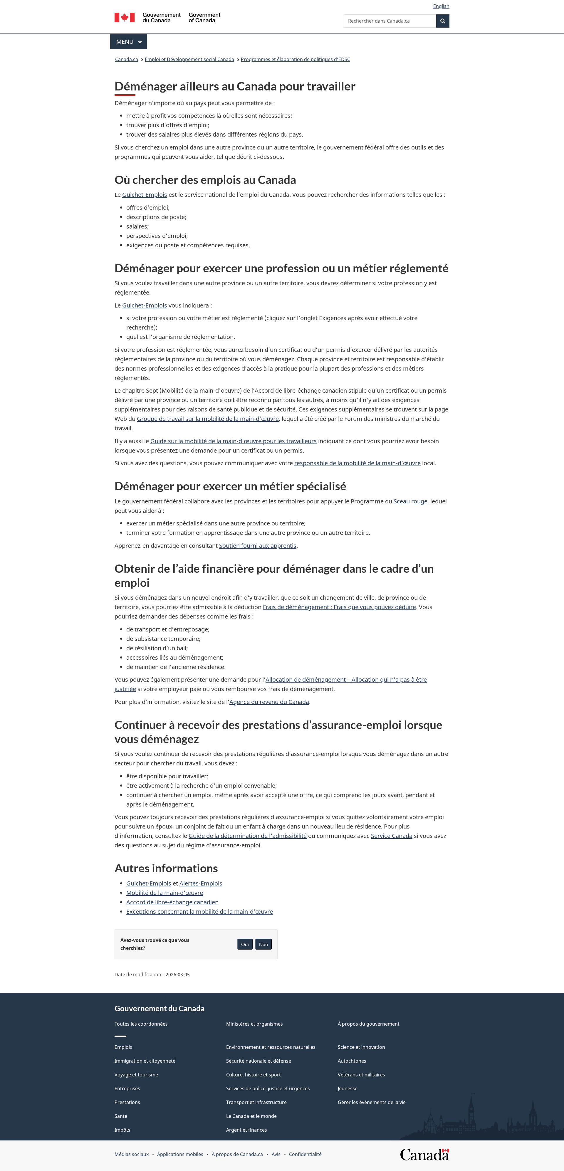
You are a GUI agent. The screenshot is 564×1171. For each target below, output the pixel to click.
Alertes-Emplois (200, 883)
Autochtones (352, 1061)
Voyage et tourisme (136, 1074)
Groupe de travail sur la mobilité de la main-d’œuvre (208, 419)
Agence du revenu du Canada (269, 702)
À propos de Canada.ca (237, 1154)
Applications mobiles (180, 1154)
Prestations (127, 1102)
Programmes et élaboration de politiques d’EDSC (295, 59)
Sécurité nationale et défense (258, 1061)
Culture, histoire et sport (253, 1074)
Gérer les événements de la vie (372, 1102)
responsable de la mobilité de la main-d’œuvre (357, 463)
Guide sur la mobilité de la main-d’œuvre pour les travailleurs (233, 441)
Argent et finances (246, 1130)
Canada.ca (126, 59)
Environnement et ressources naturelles (270, 1047)
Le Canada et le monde (251, 1116)
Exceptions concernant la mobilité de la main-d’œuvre (199, 911)
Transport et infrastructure (256, 1102)
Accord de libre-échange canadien (172, 902)
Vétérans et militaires (361, 1074)
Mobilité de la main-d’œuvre (164, 893)
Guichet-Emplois (144, 195)
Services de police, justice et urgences (268, 1088)
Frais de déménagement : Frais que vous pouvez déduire (339, 607)
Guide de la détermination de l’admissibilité (248, 836)
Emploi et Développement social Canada (189, 59)
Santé (121, 1116)
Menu (131, 42)
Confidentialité (305, 1154)
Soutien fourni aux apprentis (257, 546)
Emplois (123, 1047)
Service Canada (391, 836)
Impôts (122, 1130)
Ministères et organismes (254, 1024)
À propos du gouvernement (369, 1024)
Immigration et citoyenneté (145, 1061)
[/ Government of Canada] (167, 18)
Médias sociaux (132, 1154)
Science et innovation (361, 1047)
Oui (245, 944)
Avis (276, 1154)
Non (263, 944)
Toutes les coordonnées (141, 1024)
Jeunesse (347, 1088)
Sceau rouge (410, 501)
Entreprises (127, 1088)
